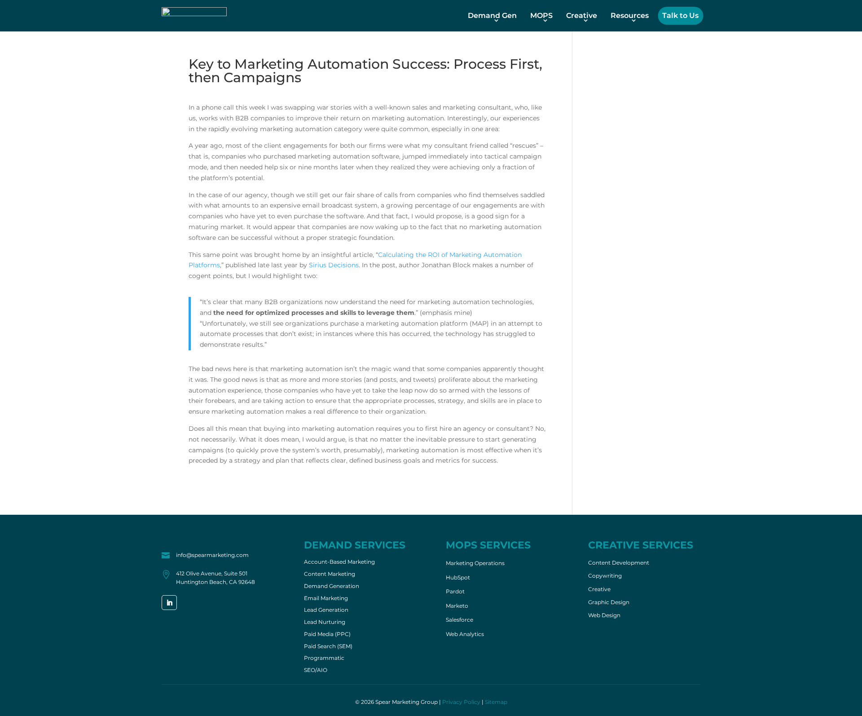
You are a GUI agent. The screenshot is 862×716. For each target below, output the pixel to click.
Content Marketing (329, 574)
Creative (581, 15)
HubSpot (458, 577)
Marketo (457, 605)
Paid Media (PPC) (327, 634)
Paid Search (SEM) (328, 647)
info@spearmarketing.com (212, 555)
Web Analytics (465, 634)
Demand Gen (492, 15)
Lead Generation (326, 610)
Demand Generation (331, 586)
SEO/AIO (315, 670)
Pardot (455, 591)
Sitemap (496, 701)
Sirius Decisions (334, 265)
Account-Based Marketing (339, 562)
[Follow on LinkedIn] (169, 602)
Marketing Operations (475, 563)
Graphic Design (608, 602)
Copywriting (605, 576)
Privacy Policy (461, 701)
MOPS (541, 15)
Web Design (604, 615)
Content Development (618, 563)
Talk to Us (680, 15)
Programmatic (324, 658)
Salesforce (459, 619)
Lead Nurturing (324, 622)
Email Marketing (326, 598)
